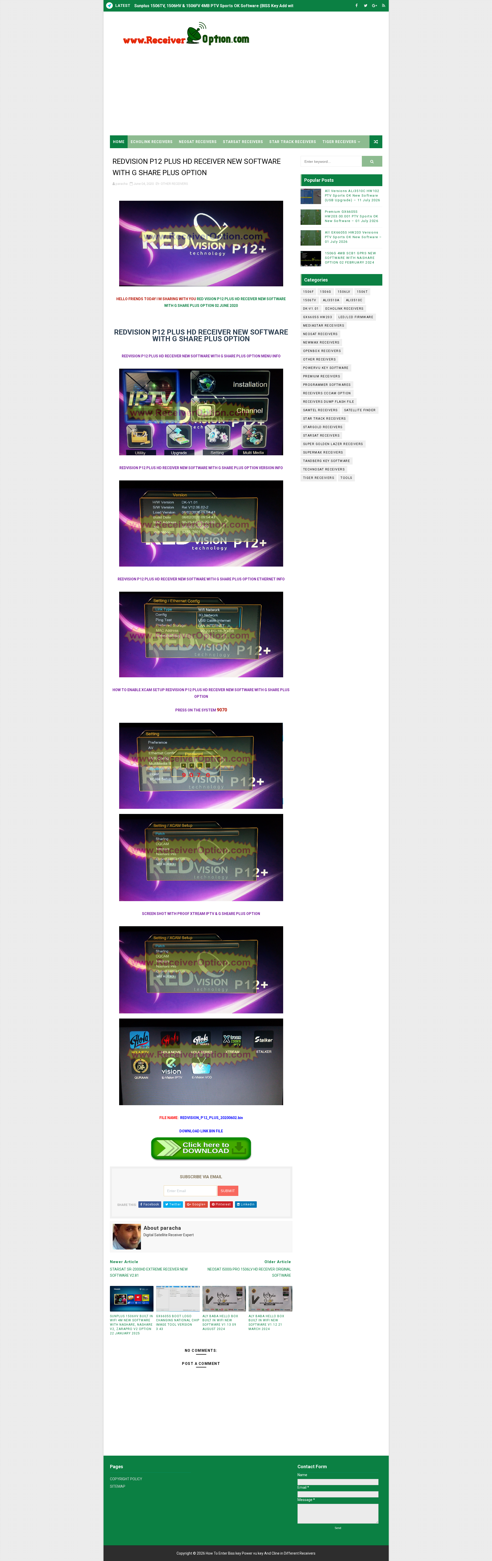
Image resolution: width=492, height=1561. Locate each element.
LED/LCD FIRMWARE (356, 317)
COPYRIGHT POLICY (126, 1479)
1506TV (309, 300)
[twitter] (366, 6)
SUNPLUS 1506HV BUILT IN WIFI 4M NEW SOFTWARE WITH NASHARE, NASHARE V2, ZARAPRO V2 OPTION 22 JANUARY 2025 (131, 1324)
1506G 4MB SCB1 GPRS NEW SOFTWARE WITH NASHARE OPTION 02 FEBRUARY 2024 (350, 257)
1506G (325, 292)
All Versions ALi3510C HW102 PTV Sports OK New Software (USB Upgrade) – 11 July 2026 (352, 195)
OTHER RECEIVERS (174, 184)
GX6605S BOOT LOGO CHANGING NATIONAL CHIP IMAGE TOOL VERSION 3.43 (177, 1322)
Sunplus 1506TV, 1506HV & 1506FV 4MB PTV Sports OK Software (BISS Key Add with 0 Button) (224, 5)
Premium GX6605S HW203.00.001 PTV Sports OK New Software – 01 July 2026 (351, 216)
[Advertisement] (288, 92)
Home (119, 142)
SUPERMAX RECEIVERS (323, 452)
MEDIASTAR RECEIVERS (323, 325)
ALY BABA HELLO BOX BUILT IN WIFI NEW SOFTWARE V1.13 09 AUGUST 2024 (220, 1322)
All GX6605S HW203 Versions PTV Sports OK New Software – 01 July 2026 (353, 237)
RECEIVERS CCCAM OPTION (327, 393)
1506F (308, 292)
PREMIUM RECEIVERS (321, 376)
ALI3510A (331, 300)
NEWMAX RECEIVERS (321, 342)
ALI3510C (354, 300)
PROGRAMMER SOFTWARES (327, 385)
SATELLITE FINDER (360, 410)
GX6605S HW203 (317, 317)
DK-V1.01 (311, 308)
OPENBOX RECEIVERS (322, 351)
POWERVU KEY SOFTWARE (326, 368)
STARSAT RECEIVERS (243, 142)
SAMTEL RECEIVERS (320, 410)
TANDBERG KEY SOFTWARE (326, 461)
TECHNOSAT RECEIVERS (324, 469)
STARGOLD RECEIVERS (323, 427)
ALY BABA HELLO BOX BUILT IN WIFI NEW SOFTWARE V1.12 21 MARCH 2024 (266, 1322)
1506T (362, 292)
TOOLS (346, 478)
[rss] (383, 6)
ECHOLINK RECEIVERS (152, 142)
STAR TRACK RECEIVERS (292, 142)
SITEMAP (117, 1486)
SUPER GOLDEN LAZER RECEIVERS (333, 444)
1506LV (344, 292)
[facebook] (357, 6)
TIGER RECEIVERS (339, 142)
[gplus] (374, 6)
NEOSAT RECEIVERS (198, 142)
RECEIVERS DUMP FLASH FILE (328, 402)
